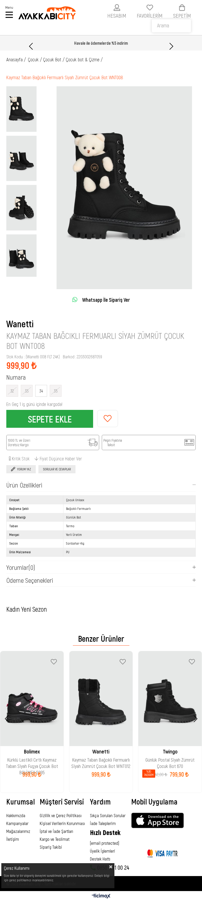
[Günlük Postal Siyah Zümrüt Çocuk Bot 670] (170, 698)
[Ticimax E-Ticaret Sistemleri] (101, 896)
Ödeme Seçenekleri (29, 580)
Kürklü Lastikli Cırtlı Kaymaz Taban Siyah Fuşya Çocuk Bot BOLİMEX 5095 (32, 760)
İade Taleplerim (103, 823)
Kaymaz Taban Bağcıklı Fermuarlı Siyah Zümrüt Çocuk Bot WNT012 (100, 760)
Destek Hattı (100, 858)
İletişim (12, 839)
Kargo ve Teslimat (54, 839)
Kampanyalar (17, 823)
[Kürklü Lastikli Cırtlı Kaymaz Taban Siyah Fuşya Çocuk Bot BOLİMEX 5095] (32, 698)
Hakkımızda (15, 815)
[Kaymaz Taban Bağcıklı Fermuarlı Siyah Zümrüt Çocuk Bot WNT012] (101, 698)
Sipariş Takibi (51, 846)
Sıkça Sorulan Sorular (107, 815)
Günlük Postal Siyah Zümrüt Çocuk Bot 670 (170, 760)
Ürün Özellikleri (24, 485)
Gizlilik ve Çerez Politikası (61, 815)
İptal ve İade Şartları (56, 831)
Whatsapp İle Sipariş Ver (106, 299)
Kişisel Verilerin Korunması (62, 823)
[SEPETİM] (182, 7)
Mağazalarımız (18, 831)
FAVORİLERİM (150, 15)
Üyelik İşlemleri (102, 850)
